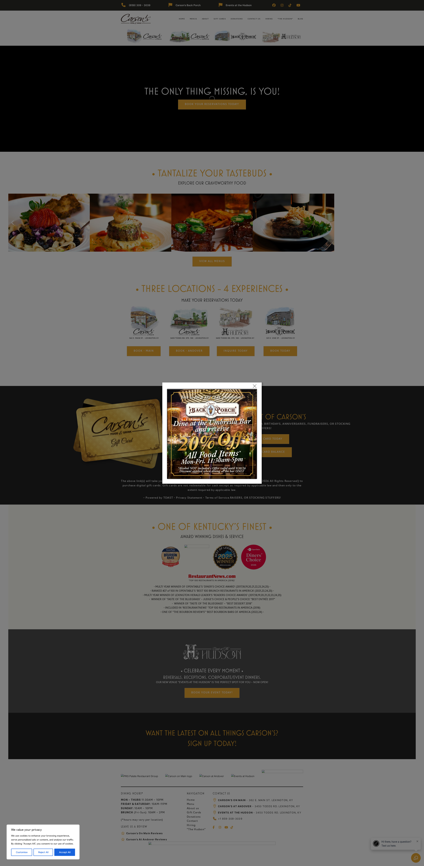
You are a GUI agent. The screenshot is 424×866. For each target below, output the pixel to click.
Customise (21, 852)
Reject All (43, 852)
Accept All (64, 852)
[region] (43, 842)
